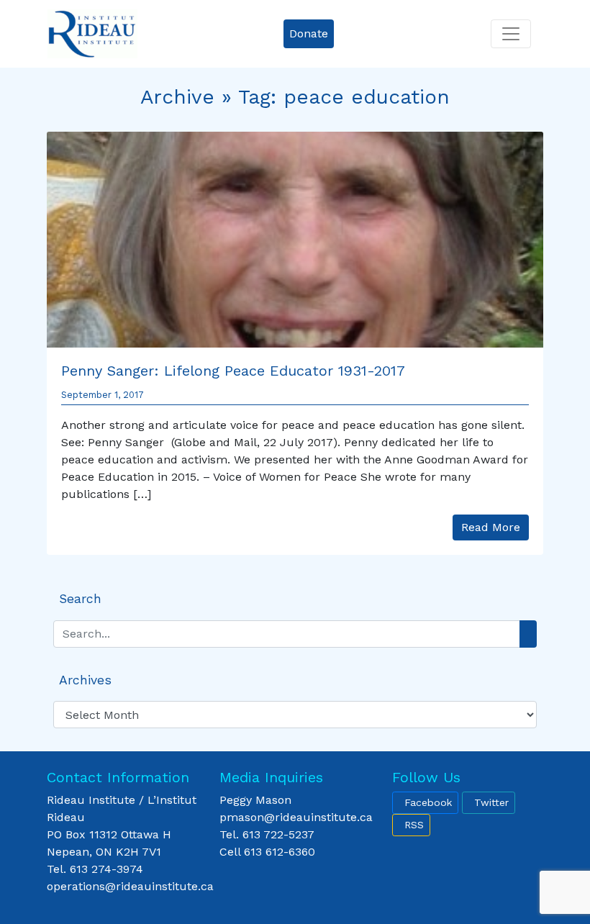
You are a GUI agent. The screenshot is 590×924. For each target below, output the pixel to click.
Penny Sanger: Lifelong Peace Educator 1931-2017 (233, 370)
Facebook (428, 802)
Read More (490, 527)
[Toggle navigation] (511, 33)
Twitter (491, 802)
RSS (414, 824)
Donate (308, 33)
